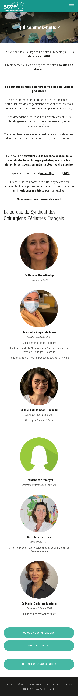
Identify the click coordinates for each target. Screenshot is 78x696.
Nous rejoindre (38, 645)
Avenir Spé (47, 173)
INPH (66, 173)
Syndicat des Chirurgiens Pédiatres (14, 6)
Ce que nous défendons (39, 632)
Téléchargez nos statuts (39, 664)
